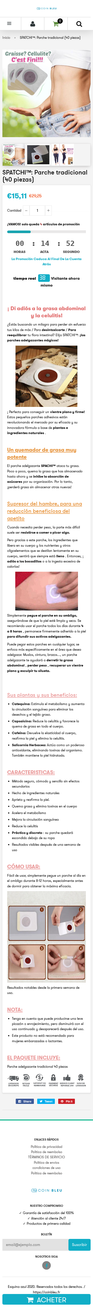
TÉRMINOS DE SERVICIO (46, 1157)
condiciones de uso (46, 1168)
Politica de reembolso (46, 1152)
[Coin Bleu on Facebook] (46, 1265)
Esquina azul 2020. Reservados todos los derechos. (45, 1287)
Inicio (6, 37)
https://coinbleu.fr (46, 1292)
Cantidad (14, 210)
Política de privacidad (46, 1147)
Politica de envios (46, 1162)
